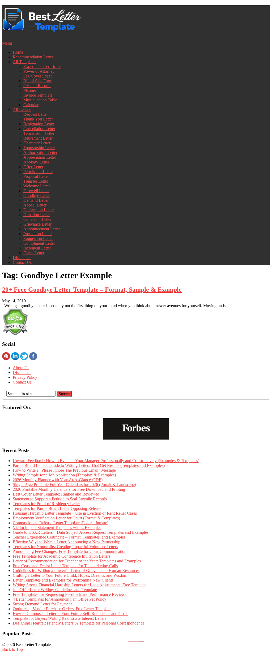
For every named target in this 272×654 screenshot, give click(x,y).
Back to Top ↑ (14, 649)
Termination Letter (38, 133)
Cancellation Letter (39, 128)
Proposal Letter (36, 176)
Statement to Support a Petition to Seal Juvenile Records (60, 499)
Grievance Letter (37, 224)
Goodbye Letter (36, 195)
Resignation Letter (38, 124)
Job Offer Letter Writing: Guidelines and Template (55, 589)
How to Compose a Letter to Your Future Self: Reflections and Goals (70, 613)
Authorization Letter (40, 152)
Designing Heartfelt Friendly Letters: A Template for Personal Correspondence (78, 623)
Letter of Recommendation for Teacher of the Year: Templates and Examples (77, 561)
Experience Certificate (42, 66)
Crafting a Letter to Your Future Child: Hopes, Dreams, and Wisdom (70, 575)
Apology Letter (36, 162)
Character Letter (36, 143)
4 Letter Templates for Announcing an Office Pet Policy (59, 599)
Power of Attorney (38, 71)
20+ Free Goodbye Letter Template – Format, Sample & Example (92, 289)
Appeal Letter (34, 205)
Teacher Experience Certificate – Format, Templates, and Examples (69, 537)
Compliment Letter (39, 243)
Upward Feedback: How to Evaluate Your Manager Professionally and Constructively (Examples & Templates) (106, 460)
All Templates (24, 61)
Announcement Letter (41, 229)
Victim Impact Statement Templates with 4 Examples (57, 527)
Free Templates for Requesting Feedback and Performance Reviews (69, 594)
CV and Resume (37, 85)
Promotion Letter (37, 233)
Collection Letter (37, 219)
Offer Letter (33, 167)
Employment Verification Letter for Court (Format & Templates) (66, 518)
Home (18, 52)
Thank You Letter (38, 119)
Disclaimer (22, 257)
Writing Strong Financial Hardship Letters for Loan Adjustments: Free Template (79, 585)
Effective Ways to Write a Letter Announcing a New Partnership (66, 542)
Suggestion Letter (38, 238)
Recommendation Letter (33, 57)
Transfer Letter (35, 181)
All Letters (22, 109)
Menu (7, 43)
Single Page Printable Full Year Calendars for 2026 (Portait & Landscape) (74, 484)
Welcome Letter (36, 186)
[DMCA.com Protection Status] (15, 334)
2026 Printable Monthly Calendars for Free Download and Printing (69, 489)
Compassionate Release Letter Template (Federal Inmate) (60, 522)
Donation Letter (36, 214)
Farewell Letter (36, 190)
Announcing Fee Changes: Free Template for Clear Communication (69, 551)
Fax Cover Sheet (37, 76)
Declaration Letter (38, 210)
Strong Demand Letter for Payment (42, 604)
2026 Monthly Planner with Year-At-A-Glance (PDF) (58, 479)
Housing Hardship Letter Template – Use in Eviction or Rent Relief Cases (75, 513)
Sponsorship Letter (39, 147)
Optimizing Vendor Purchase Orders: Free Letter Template (61, 608)
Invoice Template (37, 95)
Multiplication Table (40, 100)
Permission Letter (38, 171)
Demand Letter (36, 200)
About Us (21, 367)
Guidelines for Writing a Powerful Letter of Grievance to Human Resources (76, 570)
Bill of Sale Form (37, 81)
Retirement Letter (38, 138)
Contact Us (22, 262)
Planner (29, 90)
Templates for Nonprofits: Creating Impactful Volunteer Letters (65, 546)
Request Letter (35, 114)
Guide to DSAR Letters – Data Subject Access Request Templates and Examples (80, 532)
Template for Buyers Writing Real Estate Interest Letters (59, 618)
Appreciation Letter (39, 157)
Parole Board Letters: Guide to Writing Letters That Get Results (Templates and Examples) (89, 465)
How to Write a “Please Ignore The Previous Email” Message (64, 470)
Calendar (31, 104)
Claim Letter (33, 253)
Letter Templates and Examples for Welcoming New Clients (63, 580)
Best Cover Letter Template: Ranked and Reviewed (56, 494)
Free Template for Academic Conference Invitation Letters (61, 556)
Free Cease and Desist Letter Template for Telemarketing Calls (65, 565)
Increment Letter (37, 248)
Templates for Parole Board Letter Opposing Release (57, 508)
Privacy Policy (25, 377)
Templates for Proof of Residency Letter (46, 503)
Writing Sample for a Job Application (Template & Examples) (64, 475)
